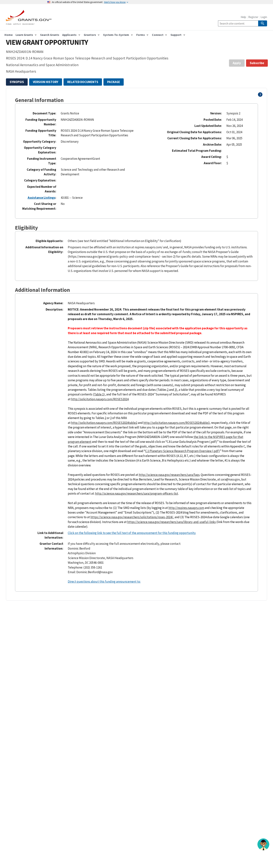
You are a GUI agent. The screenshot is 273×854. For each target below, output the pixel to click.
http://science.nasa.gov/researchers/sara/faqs (169, 475)
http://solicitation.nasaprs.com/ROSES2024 (100, 399)
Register (253, 17)
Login (264, 17)
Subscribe (257, 63)
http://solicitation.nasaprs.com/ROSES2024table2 (104, 423)
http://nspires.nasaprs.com (186, 508)
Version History (45, 82)
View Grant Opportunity (47, 42)
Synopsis (17, 82)
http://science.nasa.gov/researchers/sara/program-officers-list (136, 493)
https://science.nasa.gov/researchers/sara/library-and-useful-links (171, 522)
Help (243, 17)
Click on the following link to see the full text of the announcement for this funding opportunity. (132, 533)
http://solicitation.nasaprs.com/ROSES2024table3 (176, 423)
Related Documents (82, 82)
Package (113, 82)
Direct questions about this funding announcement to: (104, 581)
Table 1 (99, 394)
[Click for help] (260, 95)
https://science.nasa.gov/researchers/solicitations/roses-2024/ (131, 517)
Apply (237, 63)
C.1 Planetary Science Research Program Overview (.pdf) (182, 451)
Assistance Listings (41, 198)
